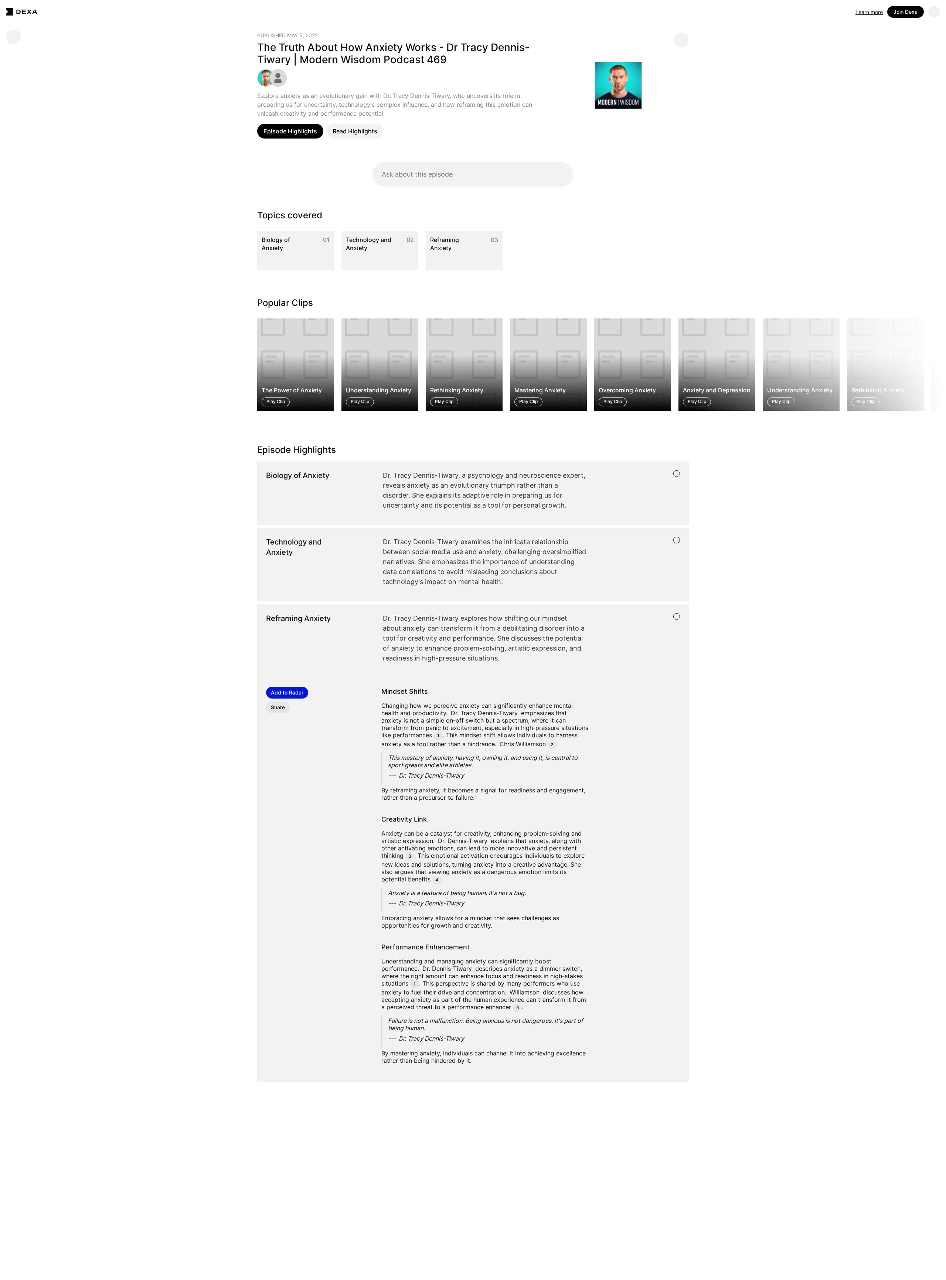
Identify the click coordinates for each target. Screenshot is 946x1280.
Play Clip (275, 402)
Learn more (869, 12)
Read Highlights (355, 131)
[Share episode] (681, 40)
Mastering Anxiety (540, 390)
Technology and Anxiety (368, 244)
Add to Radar (287, 692)
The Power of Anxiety (292, 390)
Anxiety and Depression (717, 390)
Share (278, 707)
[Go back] (13, 37)
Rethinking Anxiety (456, 390)
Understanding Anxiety (378, 390)
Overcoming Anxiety (627, 390)
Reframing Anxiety (444, 244)
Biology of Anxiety (276, 244)
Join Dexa (906, 11)
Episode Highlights (290, 131)
